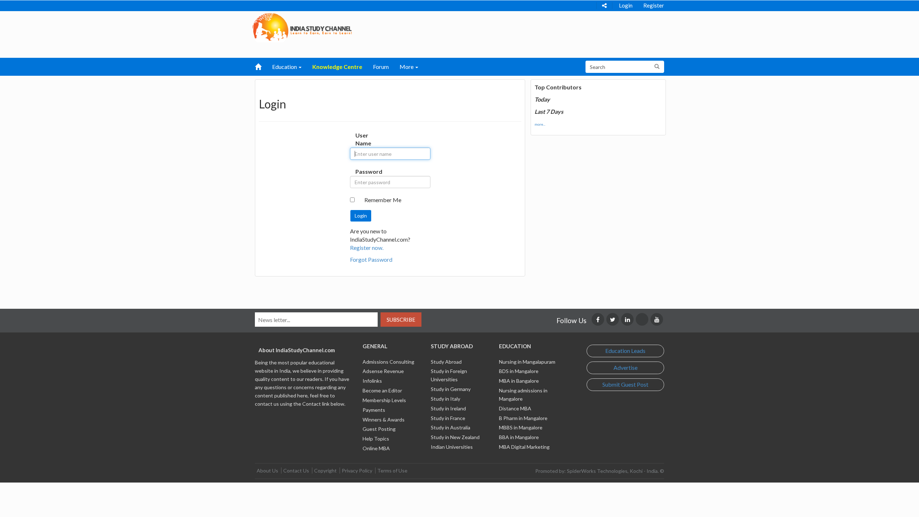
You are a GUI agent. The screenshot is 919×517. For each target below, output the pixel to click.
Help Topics (376, 439)
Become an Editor (382, 390)
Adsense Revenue (383, 371)
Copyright (325, 470)
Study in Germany (451, 389)
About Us (267, 470)
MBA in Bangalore (519, 381)
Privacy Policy (357, 470)
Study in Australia (450, 427)
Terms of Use (392, 470)
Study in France (448, 418)
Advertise (626, 367)
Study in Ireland (448, 408)
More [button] (407, 66)
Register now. (366, 247)
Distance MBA (515, 408)
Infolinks (372, 381)
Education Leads (625, 350)
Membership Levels (384, 400)
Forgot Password (371, 259)
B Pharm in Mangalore (523, 418)
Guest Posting (379, 429)
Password (362, 171)
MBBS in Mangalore (520, 427)
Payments (374, 410)
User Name (362, 139)
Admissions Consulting (388, 362)
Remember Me (382, 199)
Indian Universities (452, 447)
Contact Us (296, 470)
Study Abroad (446, 362)
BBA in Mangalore (519, 437)
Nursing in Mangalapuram (527, 362)
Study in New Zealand (455, 437)
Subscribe (401, 319)
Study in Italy (445, 399)
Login (626, 5)
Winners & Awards (384, 419)
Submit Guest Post (625, 384)
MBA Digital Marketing (524, 447)
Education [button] (285, 66)
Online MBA (376, 448)
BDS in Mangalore (518, 371)
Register (653, 5)
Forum (381, 66)
